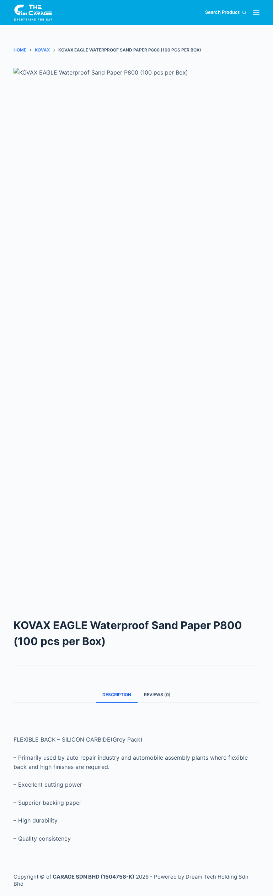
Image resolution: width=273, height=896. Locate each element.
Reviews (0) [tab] (157, 694)
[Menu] (256, 12)
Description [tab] (116, 694)
